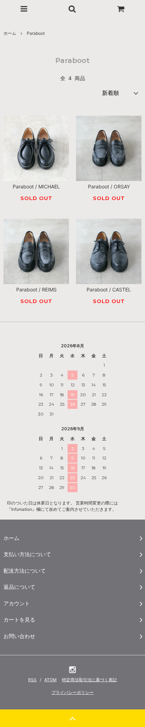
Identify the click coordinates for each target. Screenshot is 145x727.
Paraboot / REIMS (36, 289)
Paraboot (36, 33)
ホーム (10, 33)
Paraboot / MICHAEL (36, 186)
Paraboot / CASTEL (109, 289)
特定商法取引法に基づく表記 (89, 679)
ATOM (50, 679)
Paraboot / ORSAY (109, 186)
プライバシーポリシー (72, 692)
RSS (32, 679)
